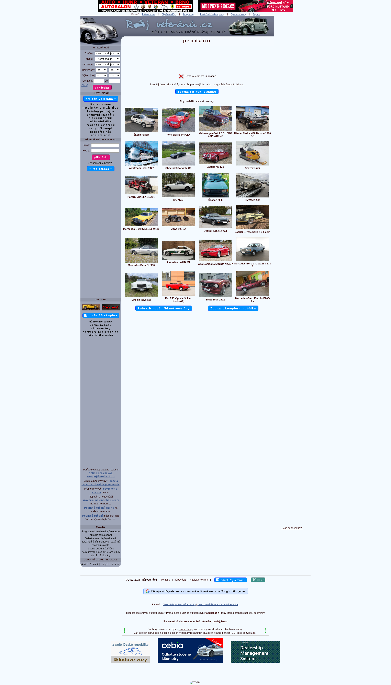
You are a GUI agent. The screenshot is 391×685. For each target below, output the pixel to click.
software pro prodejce (101, 332)
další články (101, 555)
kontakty (165, 579)
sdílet (260, 580)
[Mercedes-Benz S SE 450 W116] (141, 226)
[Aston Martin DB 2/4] (178, 259)
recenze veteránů (101, 125)
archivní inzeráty (101, 114)
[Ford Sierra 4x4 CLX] (178, 131)
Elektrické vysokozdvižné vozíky (179, 604)
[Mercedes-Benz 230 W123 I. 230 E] (252, 260)
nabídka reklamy (199, 579)
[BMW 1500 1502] (215, 296)
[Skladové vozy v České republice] (130, 662)
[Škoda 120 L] (216, 197)
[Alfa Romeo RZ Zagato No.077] (215, 261)
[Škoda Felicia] (141, 131)
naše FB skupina (102, 315)
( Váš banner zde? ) (292, 528)
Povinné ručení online (99, 507)
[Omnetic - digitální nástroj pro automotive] (255, 662)
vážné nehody (101, 325)
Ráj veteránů (100, 104)
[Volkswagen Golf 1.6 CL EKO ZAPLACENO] (215, 130)
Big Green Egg (169, 14)
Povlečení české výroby (212, 14)
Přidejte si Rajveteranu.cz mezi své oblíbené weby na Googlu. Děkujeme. (198, 591)
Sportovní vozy (238, 14)
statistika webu (100, 335)
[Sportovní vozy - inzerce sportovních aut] (91, 310)
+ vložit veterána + (101, 98)
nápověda (180, 579)
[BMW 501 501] (252, 197)
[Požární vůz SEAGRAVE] (141, 194)
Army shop (188, 14)
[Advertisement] (292, 77)
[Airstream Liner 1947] (141, 165)
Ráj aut (256, 14)
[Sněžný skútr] (252, 165)
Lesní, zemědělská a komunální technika (218, 604)
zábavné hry (101, 328)
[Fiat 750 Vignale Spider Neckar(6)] (178, 295)
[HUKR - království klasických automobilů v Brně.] (145, 11)
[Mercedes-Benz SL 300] (141, 262)
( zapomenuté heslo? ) (100, 163)
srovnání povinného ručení (100, 500)
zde (253, 632)
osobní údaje (186, 629)
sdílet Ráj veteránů (232, 580)
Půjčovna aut (148, 14)
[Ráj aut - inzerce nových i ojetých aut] (110, 310)
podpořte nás (100, 131)
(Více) (84, 85)
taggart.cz (211, 613)
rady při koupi (100, 128)
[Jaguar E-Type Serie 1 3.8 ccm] (252, 229)
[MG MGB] (178, 197)
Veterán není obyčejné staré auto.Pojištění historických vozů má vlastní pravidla (100, 542)
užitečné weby (100, 321)
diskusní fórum (101, 118)
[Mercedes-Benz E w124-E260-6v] (252, 295)
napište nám (101, 135)
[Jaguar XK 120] (215, 164)
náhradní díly (100, 121)
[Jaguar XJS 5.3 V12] (215, 228)
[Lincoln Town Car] (141, 297)
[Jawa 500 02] (178, 226)
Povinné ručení (92, 515)
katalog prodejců (100, 111)
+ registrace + (100, 168)
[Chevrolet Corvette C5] (178, 165)
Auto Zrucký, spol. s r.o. (101, 564)
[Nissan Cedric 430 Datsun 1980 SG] (252, 130)
